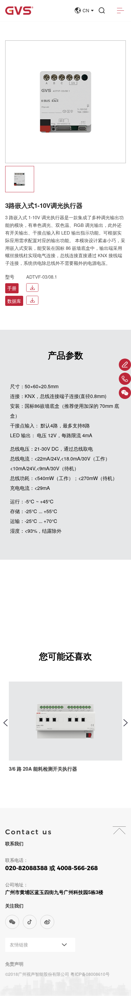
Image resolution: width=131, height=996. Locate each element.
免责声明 (14, 963)
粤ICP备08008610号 (90, 974)
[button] (5, 722)
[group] (19, 179)
